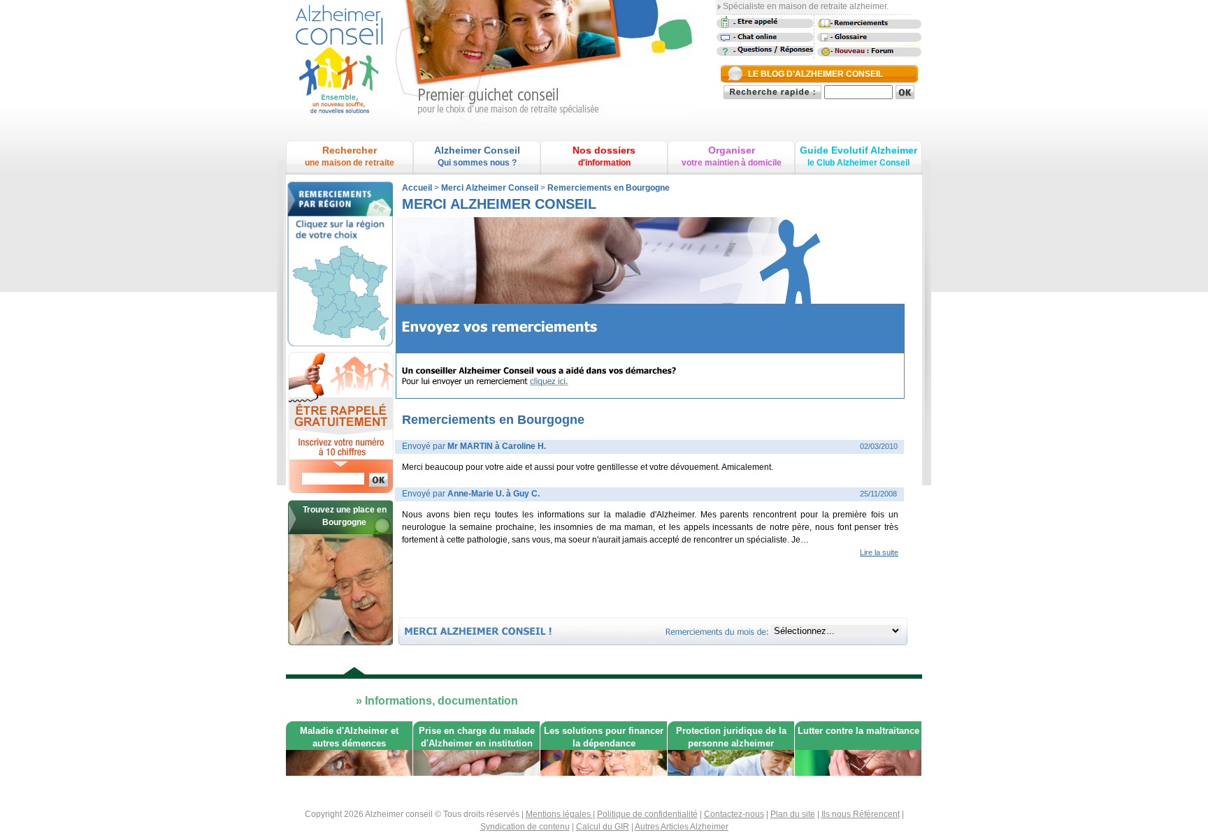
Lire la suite (879, 552)
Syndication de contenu (525, 827)
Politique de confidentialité (647, 814)
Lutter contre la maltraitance (858, 730)
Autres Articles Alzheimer (681, 827)
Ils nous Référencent (860, 814)
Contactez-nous (734, 814)
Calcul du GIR (602, 827)
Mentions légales (559, 814)
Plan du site (792, 814)
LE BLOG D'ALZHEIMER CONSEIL (815, 74)
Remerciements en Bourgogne (608, 188)
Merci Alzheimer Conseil (489, 188)
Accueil (417, 188)
